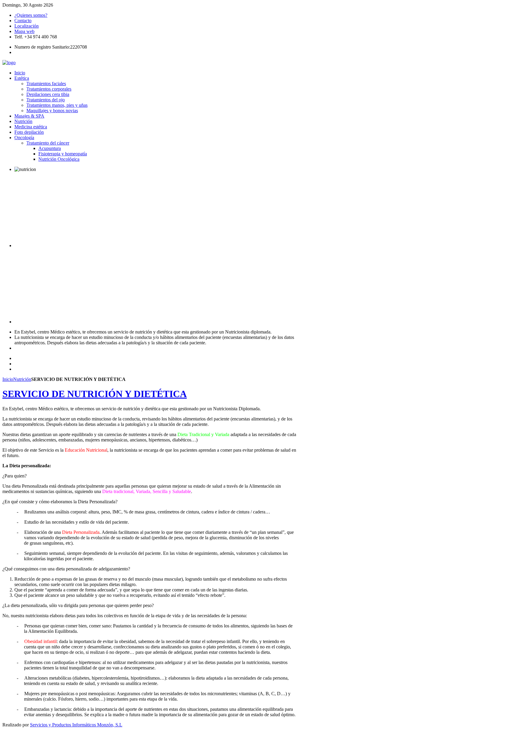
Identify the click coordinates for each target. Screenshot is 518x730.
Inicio (7, 379)
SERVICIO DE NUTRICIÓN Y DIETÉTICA (94, 393)
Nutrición (22, 379)
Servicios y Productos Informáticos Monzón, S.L (76, 724)
